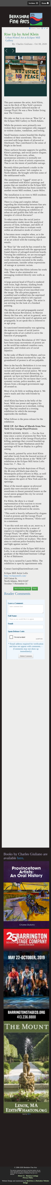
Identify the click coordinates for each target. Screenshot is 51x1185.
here (20, 858)
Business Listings (32, 1176)
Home (44, 3)
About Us (21, 1176)
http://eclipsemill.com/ (15, 575)
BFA (29, 1114)
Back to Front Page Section (22, 588)
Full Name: (12, 616)
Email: (10, 624)
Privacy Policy (28, 1178)
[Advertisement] (25, 755)
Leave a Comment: (15, 603)
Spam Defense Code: (16, 631)
